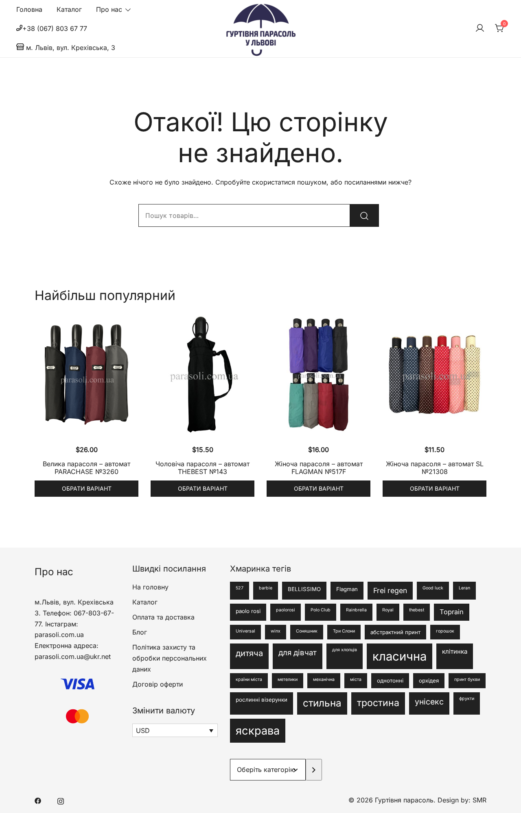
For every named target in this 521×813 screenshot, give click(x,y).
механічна (324, 679)
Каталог (69, 9)
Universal (245, 631)
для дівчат (297, 652)
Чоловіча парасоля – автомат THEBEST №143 (202, 468)
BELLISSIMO (304, 589)
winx (275, 631)
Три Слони (344, 631)
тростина (378, 703)
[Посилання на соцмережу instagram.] (60, 800)
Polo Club (321, 610)
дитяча (249, 653)
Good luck (432, 588)
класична (399, 656)
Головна (29, 9)
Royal (388, 610)
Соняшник (306, 631)
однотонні (390, 680)
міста (355, 679)
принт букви (467, 679)
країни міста (249, 679)
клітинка (454, 651)
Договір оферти (157, 684)
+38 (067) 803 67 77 (54, 28)
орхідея (429, 680)
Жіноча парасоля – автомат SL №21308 (435, 468)
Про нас (109, 9)
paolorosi (285, 610)
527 (239, 588)
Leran (464, 588)
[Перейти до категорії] (314, 769)
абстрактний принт (395, 632)
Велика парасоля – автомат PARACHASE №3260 (86, 468)
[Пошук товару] (364, 215)
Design (449, 800)
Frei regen (390, 590)
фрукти (466, 698)
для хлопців (344, 649)
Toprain (452, 612)
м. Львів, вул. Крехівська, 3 (69, 47)
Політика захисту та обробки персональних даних (169, 658)
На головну (150, 587)
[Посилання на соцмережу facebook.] (38, 800)
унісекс (429, 701)
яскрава (258, 730)
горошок (445, 631)
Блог (139, 632)
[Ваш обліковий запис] (480, 28)
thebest (416, 610)
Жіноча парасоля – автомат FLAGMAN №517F (319, 468)
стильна (322, 703)
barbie (265, 588)
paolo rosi (248, 611)
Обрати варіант (87, 488)
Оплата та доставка (163, 617)
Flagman (347, 589)
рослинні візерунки (261, 699)
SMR (479, 800)
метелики (288, 679)
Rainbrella (356, 610)
